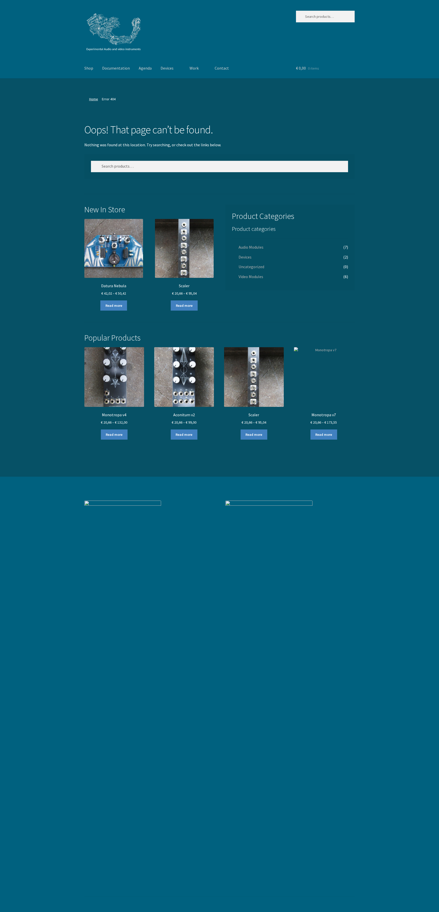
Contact (222, 68)
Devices (167, 68)
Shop (88, 68)
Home (93, 99)
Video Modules (251, 276)
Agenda (145, 68)
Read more (113, 305)
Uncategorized (251, 266)
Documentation (116, 68)
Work (194, 68)
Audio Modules (251, 247)
